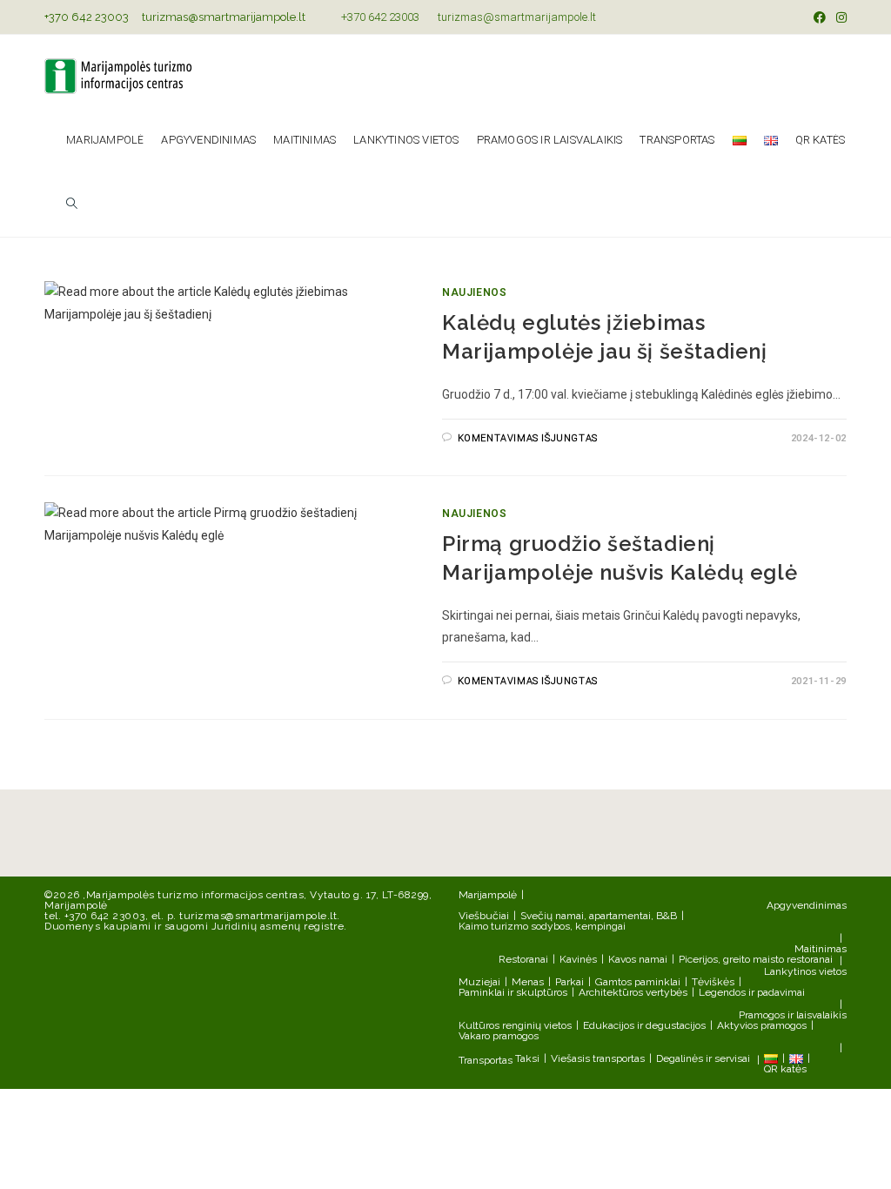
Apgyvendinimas (807, 905)
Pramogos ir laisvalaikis (793, 1015)
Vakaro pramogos (499, 1036)
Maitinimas (820, 949)
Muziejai (479, 982)
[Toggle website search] (71, 204)
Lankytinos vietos (805, 971)
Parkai (569, 982)
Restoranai (523, 959)
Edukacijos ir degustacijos (644, 1025)
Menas (528, 982)
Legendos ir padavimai (752, 992)
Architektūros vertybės (633, 992)
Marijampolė (488, 895)
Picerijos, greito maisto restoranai (756, 959)
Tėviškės (713, 982)
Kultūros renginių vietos (515, 1025)
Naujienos (474, 292)
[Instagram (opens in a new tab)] (839, 17)
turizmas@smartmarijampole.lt (223, 17)
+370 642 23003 (86, 17)
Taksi (527, 1058)
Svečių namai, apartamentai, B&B (598, 916)
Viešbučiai (484, 916)
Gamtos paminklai (637, 982)
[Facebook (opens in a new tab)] (819, 17)
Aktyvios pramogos (762, 1025)
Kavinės (578, 959)
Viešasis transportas (598, 1058)
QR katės (785, 1069)
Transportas (485, 1060)
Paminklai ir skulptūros (513, 992)
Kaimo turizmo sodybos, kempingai (542, 926)
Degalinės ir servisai (703, 1058)
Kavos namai (637, 959)
